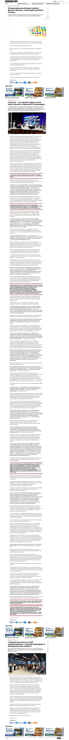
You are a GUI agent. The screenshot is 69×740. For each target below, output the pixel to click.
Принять (59, 738)
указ (40, 268)
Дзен (57, 1)
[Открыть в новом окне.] (12, 82)
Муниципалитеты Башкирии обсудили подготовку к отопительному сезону (53, 3)
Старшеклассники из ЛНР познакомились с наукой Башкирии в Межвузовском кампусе (23, 3)
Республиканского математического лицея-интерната (20, 213)
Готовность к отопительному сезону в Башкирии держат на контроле (38, 3)
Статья (6, 3)
